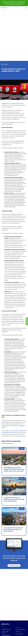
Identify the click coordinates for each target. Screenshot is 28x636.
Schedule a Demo (14, 565)
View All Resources (7, 443)
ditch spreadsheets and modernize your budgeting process (13, 425)
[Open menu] (25, 7)
